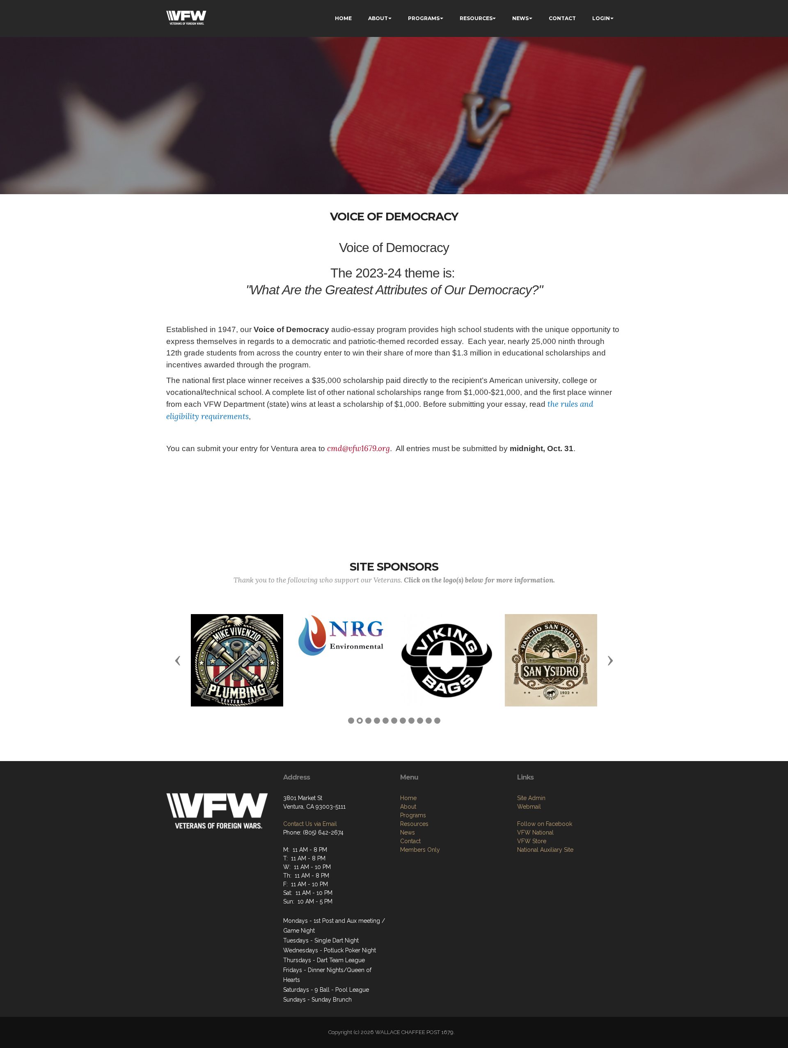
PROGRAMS (424, 18)
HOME (343, 18)
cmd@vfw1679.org (358, 448)
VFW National (535, 832)
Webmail (529, 806)
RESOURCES (476, 18)
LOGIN (601, 18)
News (407, 832)
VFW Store (531, 841)
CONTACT (562, 18)
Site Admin (531, 798)
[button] (177, 660)
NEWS (520, 18)
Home (408, 798)
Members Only (420, 849)
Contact (410, 841)
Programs (413, 815)
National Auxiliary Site (545, 849)
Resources (414, 824)
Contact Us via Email (310, 824)
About (408, 806)
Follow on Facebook (544, 824)
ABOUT (378, 18)
